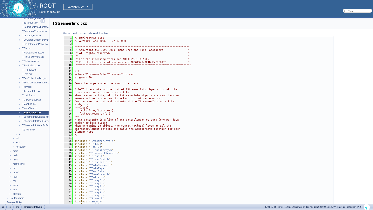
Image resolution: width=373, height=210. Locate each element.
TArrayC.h (97, 180)
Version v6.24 (76, 6)
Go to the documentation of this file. (85, 33)
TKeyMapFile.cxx (31, 91)
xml (18, 142)
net (14, 168)
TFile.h (95, 144)
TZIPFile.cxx (28, 129)
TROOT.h (95, 146)
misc (15, 159)
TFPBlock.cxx (29, 69)
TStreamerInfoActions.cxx (35, 117)
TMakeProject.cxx (31, 99)
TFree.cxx (27, 74)
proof (15, 172)
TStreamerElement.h (104, 153)
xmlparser (21, 146)
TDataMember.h (100, 165)
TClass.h (96, 156)
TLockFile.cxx (29, 95)
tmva (15, 185)
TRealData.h (98, 171)
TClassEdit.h (99, 159)
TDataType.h (98, 168)
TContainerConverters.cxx (36, 31)
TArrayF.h (97, 186)
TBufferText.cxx (30, 22)
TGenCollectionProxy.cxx (35, 78)
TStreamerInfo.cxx (31, 112)
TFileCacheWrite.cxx (33, 57)
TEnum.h (95, 201)
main (15, 151)
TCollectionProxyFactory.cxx (37, 27)
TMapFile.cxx (29, 104)
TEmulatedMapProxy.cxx (35, 44)
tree (15, 189)
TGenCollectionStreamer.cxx (37, 82)
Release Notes (14, 202)
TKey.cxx (26, 87)
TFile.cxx (26, 48)
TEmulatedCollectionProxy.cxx (38, 39)
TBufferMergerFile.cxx (33, 18)
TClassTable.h (100, 162)
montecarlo (19, 164)
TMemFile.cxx (29, 108)
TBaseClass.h (99, 174)
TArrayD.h (97, 189)
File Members (17, 198)
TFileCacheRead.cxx (33, 52)
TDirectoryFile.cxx (31, 35)
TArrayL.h (97, 195)
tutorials (17, 193)
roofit (15, 176)
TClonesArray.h (101, 150)
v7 (20, 134)
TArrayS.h (97, 192)
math (15, 155)
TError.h (96, 198)
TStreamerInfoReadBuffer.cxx (37, 121)
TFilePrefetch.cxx (31, 65)
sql (17, 138)
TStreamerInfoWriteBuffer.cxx (37, 125)
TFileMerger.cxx (30, 61)
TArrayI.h (97, 183)
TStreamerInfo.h (101, 140)
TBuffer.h (97, 177)
